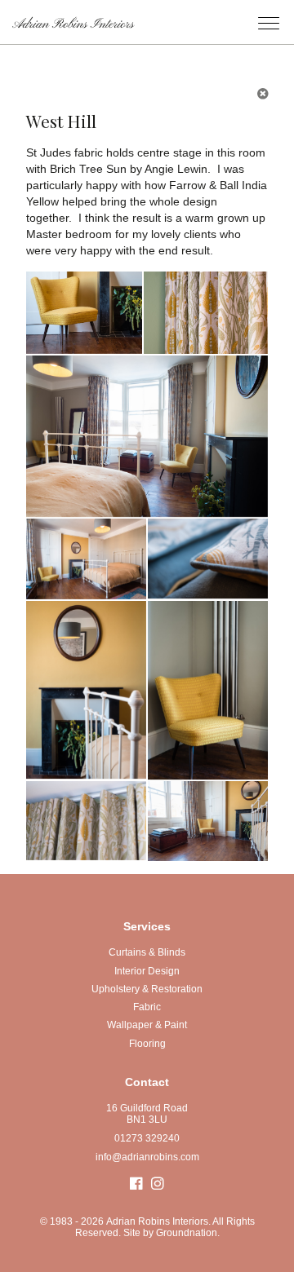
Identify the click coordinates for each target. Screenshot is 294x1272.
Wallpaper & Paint (147, 1025)
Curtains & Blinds (147, 952)
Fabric (147, 1007)
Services (147, 926)
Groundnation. (188, 1233)
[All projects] (263, 93)
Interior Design (147, 971)
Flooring (147, 1043)
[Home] (67, 13)
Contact (147, 1082)
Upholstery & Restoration (147, 989)
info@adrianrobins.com (147, 1157)
